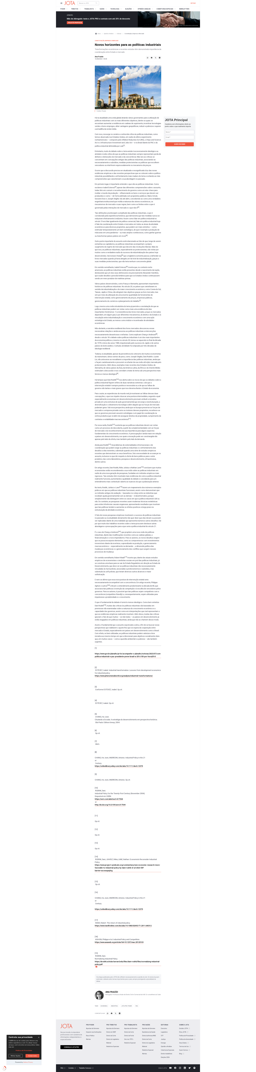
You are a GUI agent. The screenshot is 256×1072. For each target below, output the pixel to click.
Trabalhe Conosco (85, 1068)
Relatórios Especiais (112, 1046)
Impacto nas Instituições (93, 1032)
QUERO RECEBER (179, 144)
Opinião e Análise (166, 1046)
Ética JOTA (182, 1032)
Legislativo (164, 1032)
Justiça (163, 1039)
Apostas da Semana (92, 1028)
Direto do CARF (111, 1032)
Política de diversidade (186, 1039)
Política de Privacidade (186, 1035)
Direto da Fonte (129, 1035)
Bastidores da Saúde (148, 1032)
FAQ (61, 1068)
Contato (71, 1068)
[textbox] (87, 3)
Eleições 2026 (165, 1057)
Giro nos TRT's (128, 1039)
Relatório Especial (130, 1043)
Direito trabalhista (166, 1053)
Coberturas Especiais (167, 1050)
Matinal (108, 1043)
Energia (163, 1043)
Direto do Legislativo (112, 1039)
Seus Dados (183, 1043)
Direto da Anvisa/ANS (149, 1035)
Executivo (164, 1028)
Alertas (88, 1039)
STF (162, 1035)
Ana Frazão (99, 57)
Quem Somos (183, 1050)
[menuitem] (64, 9)
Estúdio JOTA (183, 1028)
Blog (180, 1053)
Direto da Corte (111, 1035)
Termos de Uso (184, 1046)
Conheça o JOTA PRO (71, 1047)
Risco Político (90, 1035)
